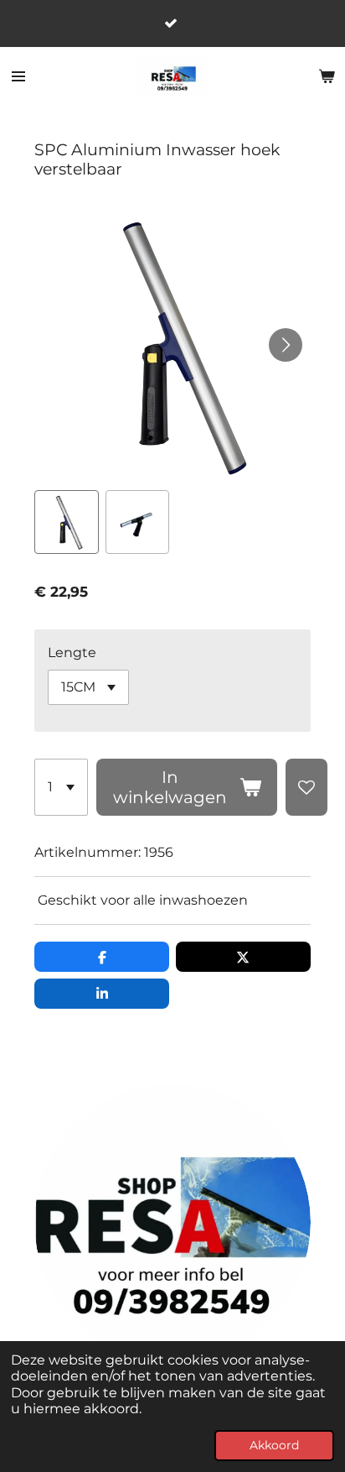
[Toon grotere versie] (172, 1222)
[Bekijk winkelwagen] (326, 76)
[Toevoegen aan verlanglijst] (306, 787)
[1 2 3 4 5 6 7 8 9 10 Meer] (61, 787)
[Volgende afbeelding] (285, 345)
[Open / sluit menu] (18, 76)
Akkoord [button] (274, 1445)
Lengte (72, 652)
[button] (66, 522)
